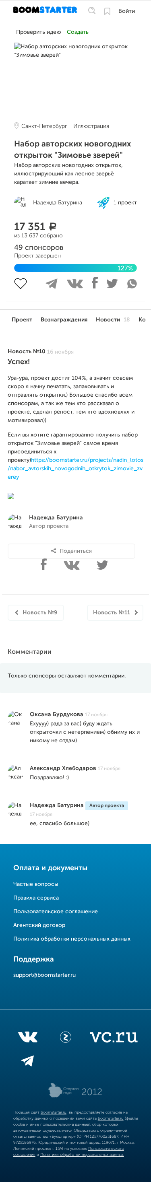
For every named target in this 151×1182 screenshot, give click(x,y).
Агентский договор (39, 925)
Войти (126, 11)
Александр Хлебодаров (63, 768)
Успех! (19, 362)
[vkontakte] (27, 1038)
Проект (22, 320)
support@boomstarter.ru (44, 975)
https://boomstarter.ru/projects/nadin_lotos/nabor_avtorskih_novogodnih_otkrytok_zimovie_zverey (75, 468)
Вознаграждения (64, 320)
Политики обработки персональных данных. (82, 1155)
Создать (78, 32)
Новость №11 (111, 613)
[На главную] (46, 11)
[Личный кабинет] (107, 11)
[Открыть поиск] (92, 11)
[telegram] (27, 1062)
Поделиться (76, 551)
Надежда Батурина (56, 518)
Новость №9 (40, 613)
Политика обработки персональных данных (71, 939)
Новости (113, 320)
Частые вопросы (35, 884)
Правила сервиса (36, 898)
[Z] (65, 1038)
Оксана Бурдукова (56, 714)
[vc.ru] (113, 1038)
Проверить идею (38, 32)
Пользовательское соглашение (55, 911)
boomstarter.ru (53, 1112)
